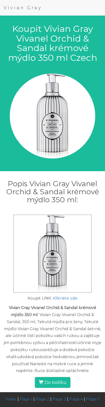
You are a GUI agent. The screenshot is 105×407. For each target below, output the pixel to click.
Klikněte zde (65, 298)
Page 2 (42, 399)
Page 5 (93, 399)
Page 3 (59, 399)
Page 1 (26, 399)
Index (11, 399)
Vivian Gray (23, 7)
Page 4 (76, 399)
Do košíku (54, 382)
